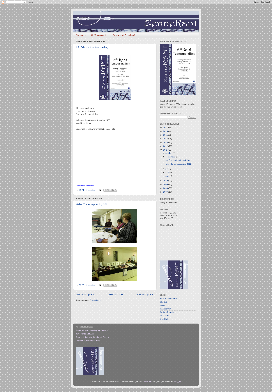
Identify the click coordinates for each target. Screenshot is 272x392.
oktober (169, 153)
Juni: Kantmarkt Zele (85, 334)
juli (166, 169)
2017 (165, 127)
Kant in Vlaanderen (168, 299)
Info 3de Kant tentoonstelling (92, 47)
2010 (165, 181)
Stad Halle (164, 315)
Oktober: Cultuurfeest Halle (88, 341)
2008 (165, 188)
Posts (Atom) (95, 300)
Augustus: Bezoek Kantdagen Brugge (92, 337)
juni (167, 172)
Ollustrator (147, 381)
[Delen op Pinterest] (115, 190)
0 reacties (90, 190)
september (170, 157)
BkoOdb (163, 302)
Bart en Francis (167, 312)
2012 (165, 146)
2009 (165, 185)
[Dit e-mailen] (104, 190)
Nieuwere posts (85, 294)
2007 (165, 192)
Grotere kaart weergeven (85, 185)
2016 (165, 131)
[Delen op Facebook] (112, 190)
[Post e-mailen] (100, 190)
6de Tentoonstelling (99, 35)
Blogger (177, 381)
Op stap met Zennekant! (123, 35)
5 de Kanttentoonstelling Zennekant (92, 330)
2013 (165, 142)
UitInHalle (164, 319)
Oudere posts (145, 294)
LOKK (162, 305)
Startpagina (81, 35)
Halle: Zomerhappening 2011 (92, 204)
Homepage (116, 294)
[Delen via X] (110, 190)
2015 (165, 135)
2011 (165, 150)
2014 (165, 139)
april (167, 176)
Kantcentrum (166, 309)
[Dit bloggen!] (107, 190)
